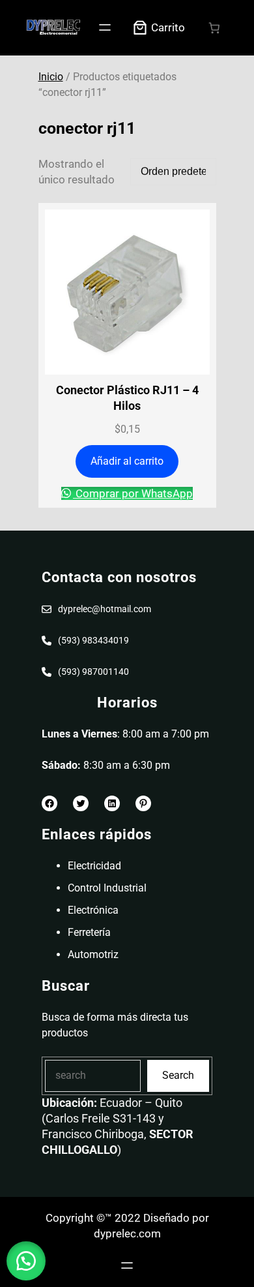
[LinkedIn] (112, 803)
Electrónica (93, 910)
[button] (26, 1260)
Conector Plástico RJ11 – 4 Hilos (127, 397)
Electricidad (94, 866)
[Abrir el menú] (104, 27)
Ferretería (89, 932)
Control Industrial (107, 888)
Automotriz (93, 954)
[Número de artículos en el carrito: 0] (215, 28)
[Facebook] (49, 803)
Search (178, 1075)
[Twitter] (81, 803)
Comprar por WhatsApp (133, 493)
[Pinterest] (143, 803)
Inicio (50, 76)
